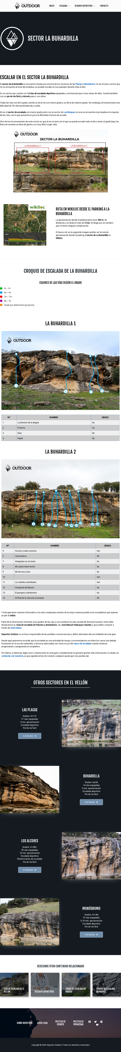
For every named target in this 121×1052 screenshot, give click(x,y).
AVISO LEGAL (42, 1022)
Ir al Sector (28, 736)
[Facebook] (89, 1022)
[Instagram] (101, 1022)
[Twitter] (95, 1022)
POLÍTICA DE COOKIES (60, 1023)
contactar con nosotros (12, 656)
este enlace (16, 628)
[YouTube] (97, 1025)
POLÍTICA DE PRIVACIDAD (78, 1023)
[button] (68, 6)
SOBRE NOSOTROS (24, 1022)
